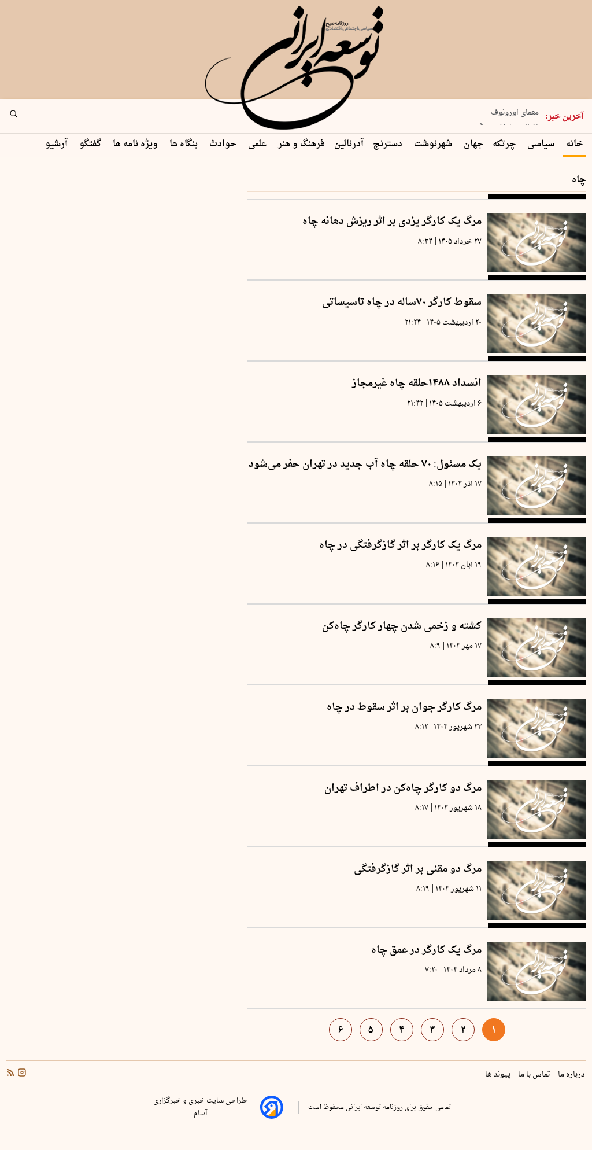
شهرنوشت (434, 144)
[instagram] (21, 1074)
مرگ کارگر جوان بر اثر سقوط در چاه (404, 707)
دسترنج (389, 144)
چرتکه (505, 144)
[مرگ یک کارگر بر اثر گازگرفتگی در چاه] (536, 566)
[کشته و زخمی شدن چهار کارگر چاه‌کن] (536, 647)
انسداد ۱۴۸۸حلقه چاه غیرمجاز (417, 383)
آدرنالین (349, 144)
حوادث (224, 144)
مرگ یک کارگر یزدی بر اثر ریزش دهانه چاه (392, 221)
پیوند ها (498, 1075)
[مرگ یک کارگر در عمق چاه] (536, 971)
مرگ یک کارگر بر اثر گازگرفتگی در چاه (400, 545)
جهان (473, 144)
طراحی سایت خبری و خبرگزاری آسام (200, 1107)
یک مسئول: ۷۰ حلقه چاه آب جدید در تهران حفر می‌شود (365, 464)
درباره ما (572, 1075)
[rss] (10, 1074)
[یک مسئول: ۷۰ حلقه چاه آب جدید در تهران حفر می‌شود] (536, 485)
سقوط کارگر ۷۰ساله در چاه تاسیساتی (402, 302)
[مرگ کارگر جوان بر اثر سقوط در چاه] (536, 728)
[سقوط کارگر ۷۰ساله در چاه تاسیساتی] (536, 323)
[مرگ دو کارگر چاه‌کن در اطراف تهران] (536, 809)
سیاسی (542, 144)
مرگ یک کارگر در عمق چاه (426, 950)
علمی (258, 144)
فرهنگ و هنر (301, 144)
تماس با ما (535, 1075)
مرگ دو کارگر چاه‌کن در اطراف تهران (403, 788)
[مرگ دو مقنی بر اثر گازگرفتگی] (536, 890)
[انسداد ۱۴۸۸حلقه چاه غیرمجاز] (536, 404)
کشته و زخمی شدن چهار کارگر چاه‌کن (402, 626)
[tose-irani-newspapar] (296, 68)
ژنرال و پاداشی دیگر (507, 123)
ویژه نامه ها (136, 144)
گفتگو (91, 144)
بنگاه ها (184, 144)
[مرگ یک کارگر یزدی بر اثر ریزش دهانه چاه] (536, 242)
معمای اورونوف (515, 108)
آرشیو (57, 144)
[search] (24, 117)
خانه (574, 144)
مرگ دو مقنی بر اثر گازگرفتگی (418, 869)
